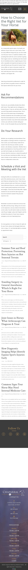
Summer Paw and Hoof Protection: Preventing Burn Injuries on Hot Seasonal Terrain (13, 253)
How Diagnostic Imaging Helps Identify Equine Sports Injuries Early (13, 353)
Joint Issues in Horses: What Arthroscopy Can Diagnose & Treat (13, 321)
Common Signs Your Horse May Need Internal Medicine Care (13, 387)
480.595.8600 (14, 509)
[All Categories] (6, 241)
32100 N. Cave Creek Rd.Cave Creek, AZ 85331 (14, 504)
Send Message (14, 518)
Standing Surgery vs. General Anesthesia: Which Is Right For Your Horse (12, 286)
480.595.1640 (14, 513)
